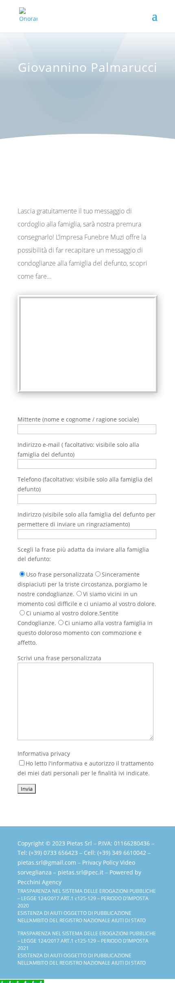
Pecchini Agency (39, 882)
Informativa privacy (85, 763)
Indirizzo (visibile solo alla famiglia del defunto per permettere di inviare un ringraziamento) (86, 519)
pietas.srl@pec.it (80, 872)
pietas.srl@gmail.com (47, 862)
